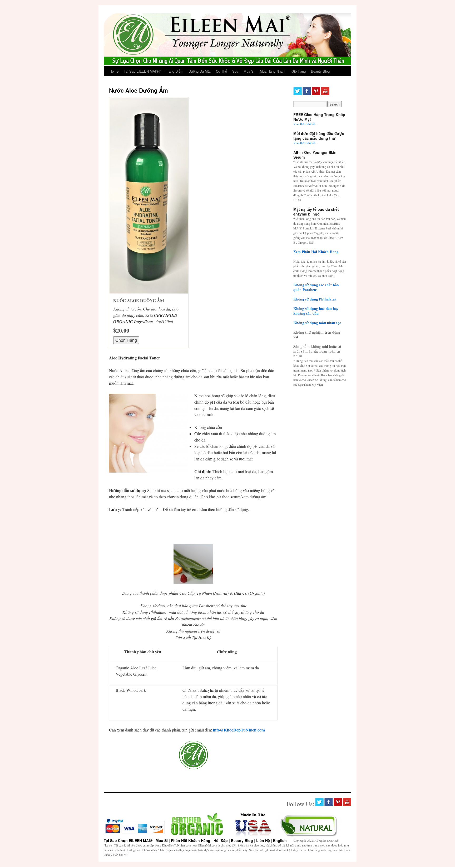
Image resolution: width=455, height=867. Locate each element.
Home (114, 71)
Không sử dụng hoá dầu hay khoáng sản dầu (315, 311)
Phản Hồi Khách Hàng (190, 840)
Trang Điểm (174, 71)
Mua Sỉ (249, 71)
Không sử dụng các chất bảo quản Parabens (316, 287)
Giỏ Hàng (298, 71)
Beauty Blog (320, 71)
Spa (235, 71)
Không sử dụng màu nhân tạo (317, 322)
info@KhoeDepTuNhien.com (239, 730)
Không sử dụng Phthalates (314, 299)
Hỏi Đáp (221, 840)
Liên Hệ (263, 840)
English (280, 840)
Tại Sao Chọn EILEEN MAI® (128, 840)
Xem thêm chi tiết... (305, 124)
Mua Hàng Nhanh (273, 71)
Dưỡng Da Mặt (200, 71)
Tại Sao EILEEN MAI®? (142, 71)
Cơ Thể (221, 71)
